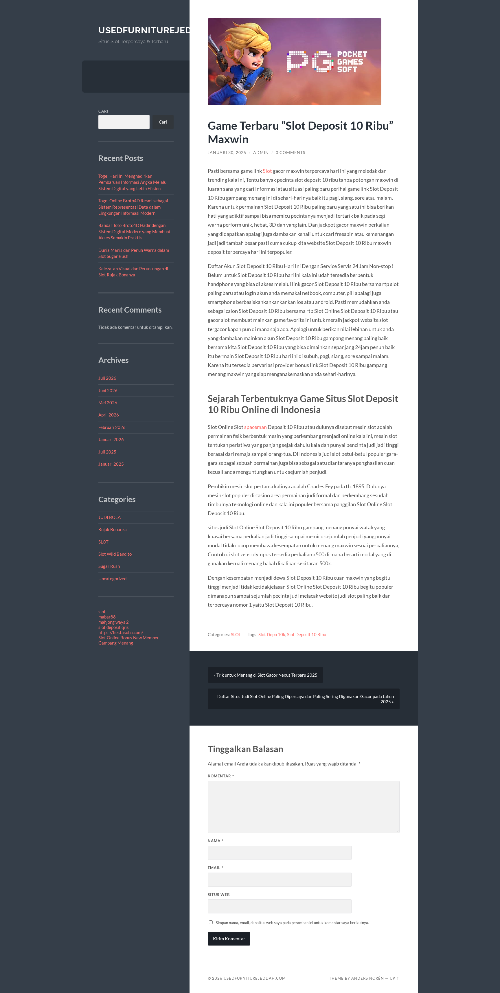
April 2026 (108, 414)
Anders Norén (367, 978)
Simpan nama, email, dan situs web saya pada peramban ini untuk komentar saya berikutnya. (292, 922)
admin (261, 152)
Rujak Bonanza (112, 529)
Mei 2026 (107, 402)
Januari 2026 (111, 439)
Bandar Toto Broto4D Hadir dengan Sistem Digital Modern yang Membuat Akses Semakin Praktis (134, 231)
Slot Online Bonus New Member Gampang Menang (128, 640)
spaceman (255, 427)
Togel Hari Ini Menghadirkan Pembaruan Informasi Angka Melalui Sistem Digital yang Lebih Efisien (133, 182)
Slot (267, 171)
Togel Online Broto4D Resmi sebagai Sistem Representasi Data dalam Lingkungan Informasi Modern (133, 207)
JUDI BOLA (109, 517)
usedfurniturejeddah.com (166, 30)
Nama (215, 840)
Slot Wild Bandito (115, 554)
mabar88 (107, 616)
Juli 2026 (107, 378)
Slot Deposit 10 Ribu (306, 634)
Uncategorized (112, 578)
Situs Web (219, 894)
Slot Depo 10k (271, 634)
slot (102, 611)
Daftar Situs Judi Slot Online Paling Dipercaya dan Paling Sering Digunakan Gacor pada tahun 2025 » (305, 699)
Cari (103, 111)
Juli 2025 (107, 451)
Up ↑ (395, 978)
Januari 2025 (111, 464)
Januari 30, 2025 (227, 152)
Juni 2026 (107, 390)
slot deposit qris (113, 627)
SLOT (103, 541)
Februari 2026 (112, 427)
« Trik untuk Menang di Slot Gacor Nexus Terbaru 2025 (265, 675)
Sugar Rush (109, 566)
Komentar (221, 776)
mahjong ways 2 (113, 622)
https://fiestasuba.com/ (120, 632)
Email (215, 867)
